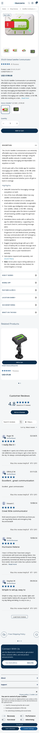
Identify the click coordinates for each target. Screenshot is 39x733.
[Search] (29, 3)
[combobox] (28, 427)
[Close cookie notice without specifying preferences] (36, 691)
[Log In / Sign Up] (32, 3)
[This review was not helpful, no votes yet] (35, 463)
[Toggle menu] (2, 3)
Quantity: (4, 118)
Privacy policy (23, 694)
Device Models (12, 103)
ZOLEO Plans (8, 259)
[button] (6, 50)
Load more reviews (19, 617)
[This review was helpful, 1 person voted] (31, 572)
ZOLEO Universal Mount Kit (10, 366)
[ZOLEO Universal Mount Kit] (19, 346)
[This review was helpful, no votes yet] (31, 463)
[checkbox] (4, 716)
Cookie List (33, 694)
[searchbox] (10, 422)
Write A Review (19, 412)
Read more (25, 98)
